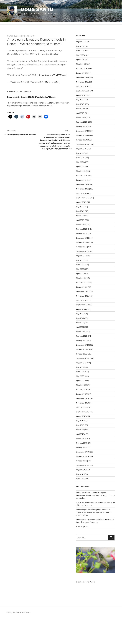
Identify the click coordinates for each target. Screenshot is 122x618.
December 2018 (82, 452)
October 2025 (81, 86)
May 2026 (80, 55)
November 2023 (82, 189)
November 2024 (82, 135)
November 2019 (82, 403)
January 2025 (81, 126)
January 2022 (81, 287)
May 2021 (80, 323)
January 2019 (81, 447)
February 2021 (81, 336)
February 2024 (81, 175)
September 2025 (82, 91)
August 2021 (81, 309)
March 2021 (80, 332)
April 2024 (80, 166)
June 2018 (80, 479)
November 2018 (82, 456)
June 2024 (80, 158)
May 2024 (80, 162)
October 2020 (81, 354)
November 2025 (82, 82)
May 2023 (80, 216)
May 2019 (80, 430)
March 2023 (81, 224)
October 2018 (81, 461)
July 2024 (80, 153)
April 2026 (80, 60)
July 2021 (79, 314)
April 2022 (80, 274)
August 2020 (81, 363)
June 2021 (80, 318)
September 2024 (82, 144)
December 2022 (82, 238)
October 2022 (81, 247)
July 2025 (80, 100)
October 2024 (81, 140)
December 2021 (82, 291)
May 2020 (80, 376)
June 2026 (80, 51)
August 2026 (81, 42)
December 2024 (82, 131)
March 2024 (81, 171)
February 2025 (81, 122)
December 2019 (82, 398)
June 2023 (80, 211)
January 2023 (81, 233)
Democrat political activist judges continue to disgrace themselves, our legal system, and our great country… (94, 512)
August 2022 (81, 256)
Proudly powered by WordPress (18, 612)
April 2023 (80, 220)
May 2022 (80, 269)
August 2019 (81, 416)
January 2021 (81, 340)
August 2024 (81, 149)
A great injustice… (83, 526)
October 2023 (81, 193)
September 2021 (82, 305)
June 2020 (80, 372)
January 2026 (81, 73)
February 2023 (81, 229)
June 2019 (80, 425)
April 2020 (80, 381)
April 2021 (80, 327)
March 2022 (81, 278)
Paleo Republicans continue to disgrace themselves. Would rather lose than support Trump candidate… (95, 495)
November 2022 (82, 242)
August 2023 (81, 202)
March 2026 (81, 64)
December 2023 (82, 184)
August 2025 (81, 95)
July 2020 (80, 367)
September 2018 (82, 465)
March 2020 (81, 385)
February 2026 (81, 68)
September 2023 (82, 198)
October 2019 (81, 407)
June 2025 (80, 104)
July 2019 (79, 421)
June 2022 (80, 265)
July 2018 (79, 474)
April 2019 (80, 434)
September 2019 (82, 412)
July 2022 (79, 260)
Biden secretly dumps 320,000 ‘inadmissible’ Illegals (31, 97)
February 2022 (81, 282)
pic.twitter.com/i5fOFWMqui (52, 75)
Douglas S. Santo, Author (85, 582)
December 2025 (82, 77)
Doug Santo (37, 9)
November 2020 (82, 349)
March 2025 (81, 117)
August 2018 (81, 470)
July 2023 (80, 207)
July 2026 (80, 46)
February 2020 (81, 389)
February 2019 (81, 443)
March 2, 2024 (52, 82)
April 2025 (80, 113)
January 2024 (81, 180)
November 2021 (82, 296)
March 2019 (81, 438)
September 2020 (82, 358)
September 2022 (82, 251)
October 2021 (81, 300)
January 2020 (81, 394)
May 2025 (80, 109)
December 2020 (82, 345)
